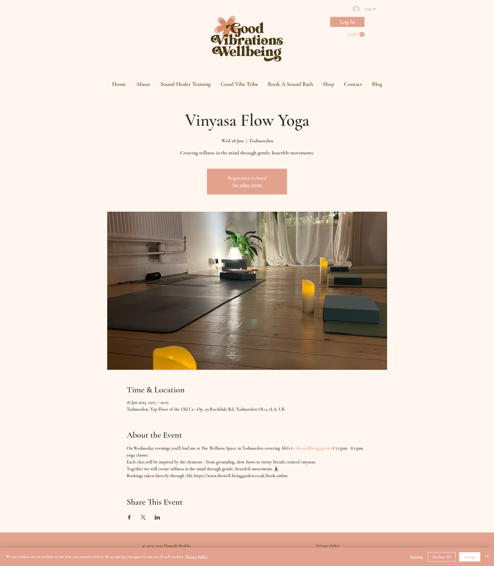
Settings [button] (416, 556)
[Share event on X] (143, 517)
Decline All (442, 557)
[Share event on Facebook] (129, 517)
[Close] (487, 556)
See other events (247, 185)
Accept (469, 557)
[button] (355, 34)
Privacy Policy (196, 556)
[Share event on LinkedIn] (157, 517)
